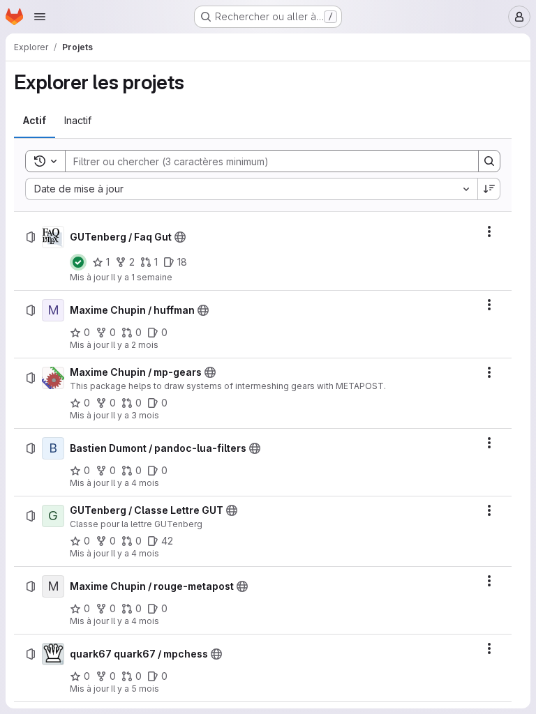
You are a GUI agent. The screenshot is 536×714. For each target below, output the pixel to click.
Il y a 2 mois (134, 345)
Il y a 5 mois (135, 688)
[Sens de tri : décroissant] (489, 189)
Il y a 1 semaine (141, 277)
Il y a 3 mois (135, 415)
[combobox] (251, 189)
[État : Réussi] (78, 262)
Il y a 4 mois (135, 483)
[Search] (489, 161)
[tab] (34, 120)
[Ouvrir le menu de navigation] (40, 17)
